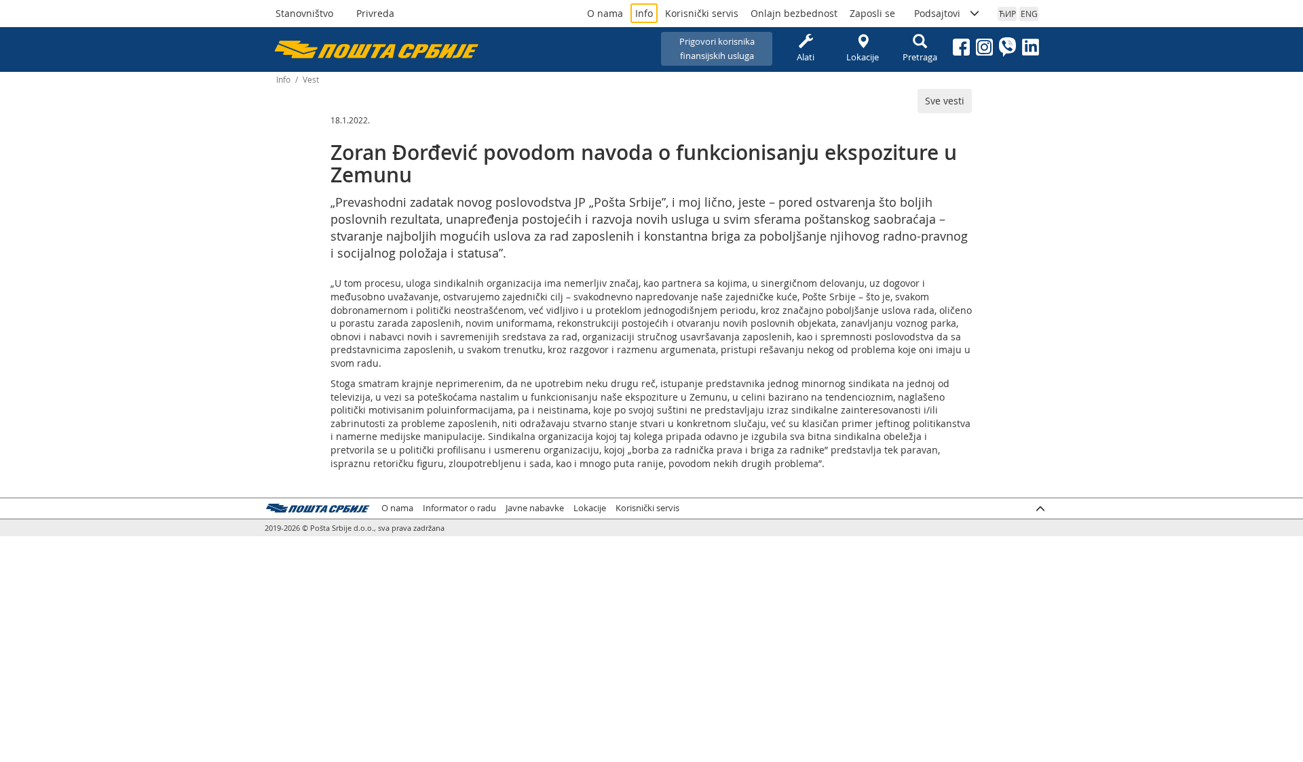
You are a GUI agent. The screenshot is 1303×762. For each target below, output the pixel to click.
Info (644, 13)
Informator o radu (459, 508)
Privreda (375, 13)
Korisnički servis (701, 13)
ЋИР (1007, 13)
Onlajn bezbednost (794, 13)
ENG (1029, 13)
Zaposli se (872, 13)
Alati (805, 57)
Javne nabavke (535, 508)
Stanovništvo (304, 13)
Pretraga (920, 57)
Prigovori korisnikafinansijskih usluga (717, 48)
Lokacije (862, 57)
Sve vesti (944, 100)
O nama (605, 13)
